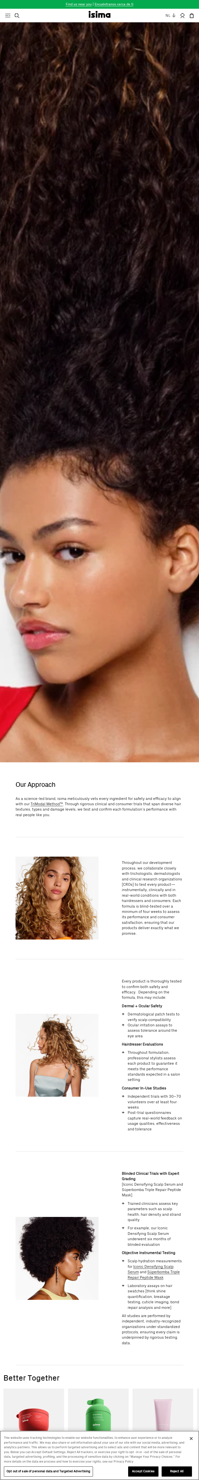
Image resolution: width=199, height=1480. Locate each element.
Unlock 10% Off (148, 764)
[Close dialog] (191, 697)
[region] (99, 1455)
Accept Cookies (143, 1471)
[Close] (191, 1438)
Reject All (176, 1471)
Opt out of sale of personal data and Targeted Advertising (48, 1471)
